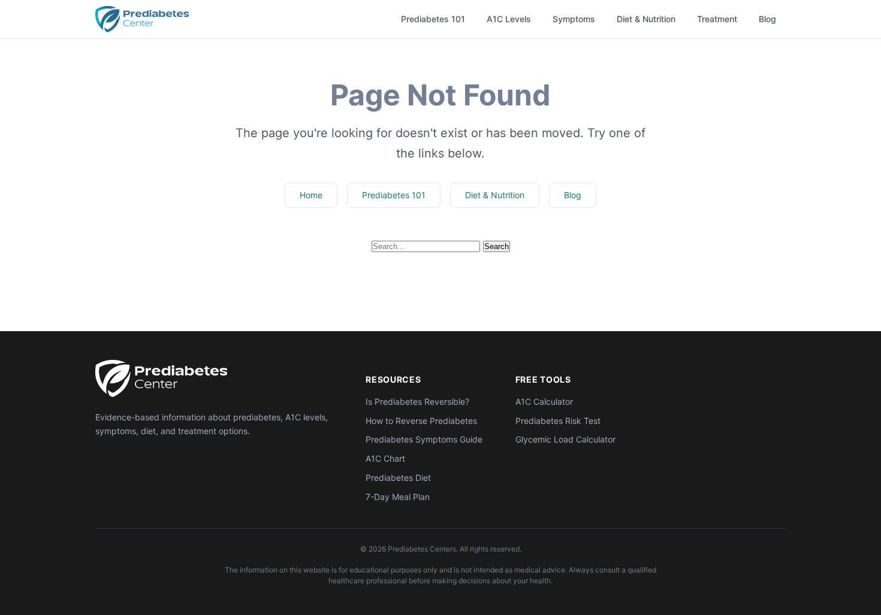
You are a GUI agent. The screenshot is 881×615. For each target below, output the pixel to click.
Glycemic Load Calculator (565, 439)
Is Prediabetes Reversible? (417, 401)
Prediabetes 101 (433, 19)
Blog (767, 19)
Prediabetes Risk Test (558, 421)
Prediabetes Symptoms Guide (424, 439)
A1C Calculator (544, 401)
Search (496, 246)
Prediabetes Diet (398, 477)
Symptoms (574, 19)
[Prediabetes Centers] (161, 378)
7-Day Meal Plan (398, 497)
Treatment (717, 19)
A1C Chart (385, 458)
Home (311, 195)
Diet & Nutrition (646, 19)
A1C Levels (509, 19)
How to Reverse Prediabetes (421, 421)
